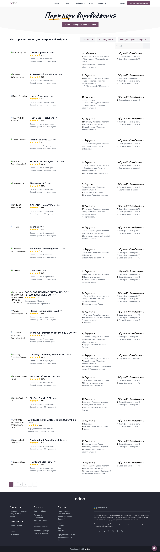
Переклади (14, 534)
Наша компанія (64, 511)
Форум (12, 516)
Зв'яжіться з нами (65, 516)
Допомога (102, 3)
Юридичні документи (66, 535)
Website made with (77, 549)
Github (12, 529)
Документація (15, 514)
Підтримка (38, 515)
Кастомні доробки (41, 520)
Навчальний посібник (18, 511)
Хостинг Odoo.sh (40, 511)
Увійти (122, 3)
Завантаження (16, 525)
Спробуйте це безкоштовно (138, 3)
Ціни (91, 3)
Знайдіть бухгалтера (42, 527)
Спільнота (80, 3)
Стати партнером (41, 533)
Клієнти (61, 531)
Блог (59, 528)
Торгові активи (64, 514)
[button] (88, 39)
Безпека (61, 540)
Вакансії (61, 519)
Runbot (12, 532)
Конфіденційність (65, 537)
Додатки (57, 3)
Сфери (69, 3)
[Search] (146, 46)
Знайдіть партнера (41, 531)
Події (60, 523)
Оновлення (38, 518)
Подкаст (61, 525)
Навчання (38, 523)
